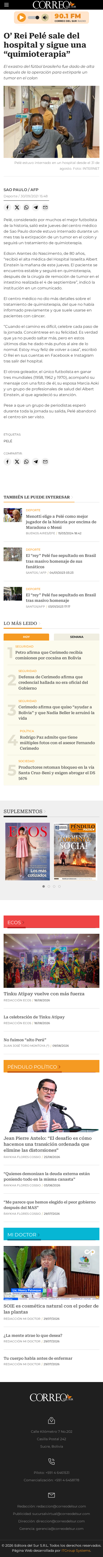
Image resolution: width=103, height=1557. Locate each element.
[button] (51, 122)
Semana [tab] (76, 637)
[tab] (43, 886)
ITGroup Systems (76, 1550)
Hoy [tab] (26, 637)
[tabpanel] (28, 851)
